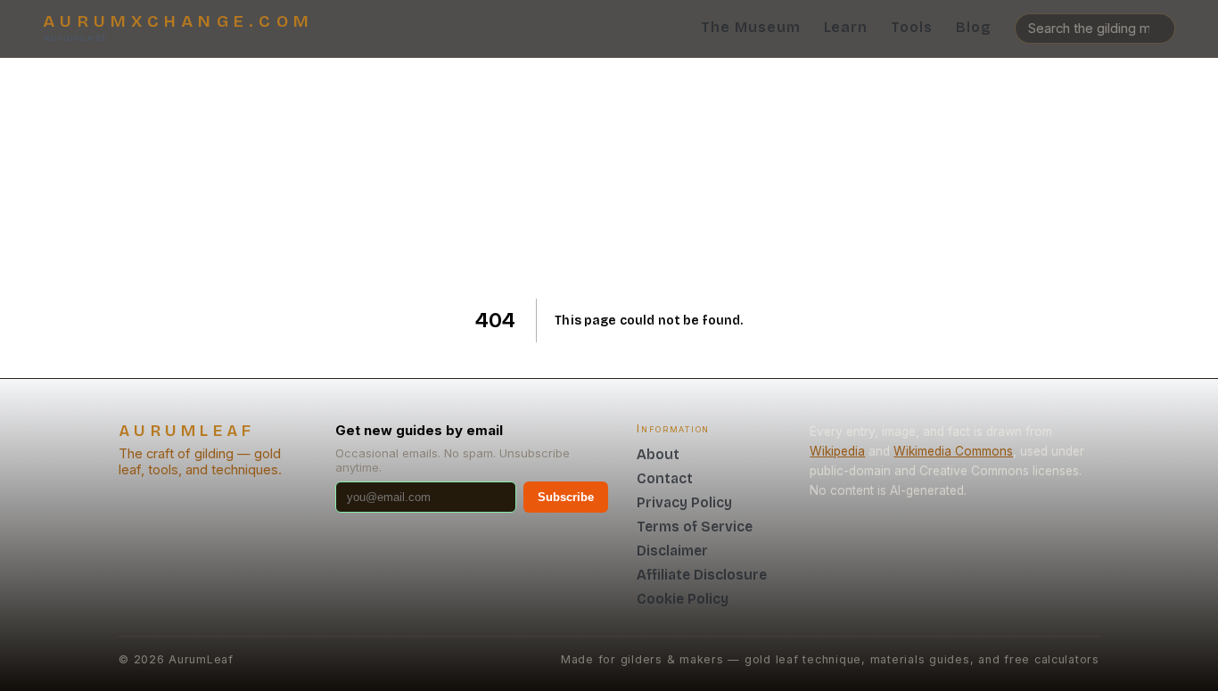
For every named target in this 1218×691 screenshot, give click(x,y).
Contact (665, 478)
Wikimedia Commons (953, 451)
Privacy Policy (684, 502)
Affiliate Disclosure (702, 574)
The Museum (751, 27)
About (658, 454)
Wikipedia (837, 451)
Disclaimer (672, 550)
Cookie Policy (682, 598)
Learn (846, 27)
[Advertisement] (609, 178)
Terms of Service (695, 526)
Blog (974, 27)
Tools (912, 27)
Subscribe (566, 497)
